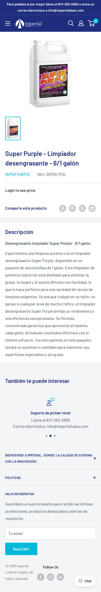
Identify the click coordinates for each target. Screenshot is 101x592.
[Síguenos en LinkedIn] (60, 576)
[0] (91, 23)
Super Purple (17, 174)
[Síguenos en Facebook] (40, 576)
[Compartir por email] (92, 208)
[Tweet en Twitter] (82, 208)
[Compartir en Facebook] (62, 208)
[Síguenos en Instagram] (50, 576)
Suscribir (21, 548)
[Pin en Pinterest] (72, 208)
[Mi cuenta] (81, 23)
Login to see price (20, 190)
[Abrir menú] (7, 23)
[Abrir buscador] (71, 23)
